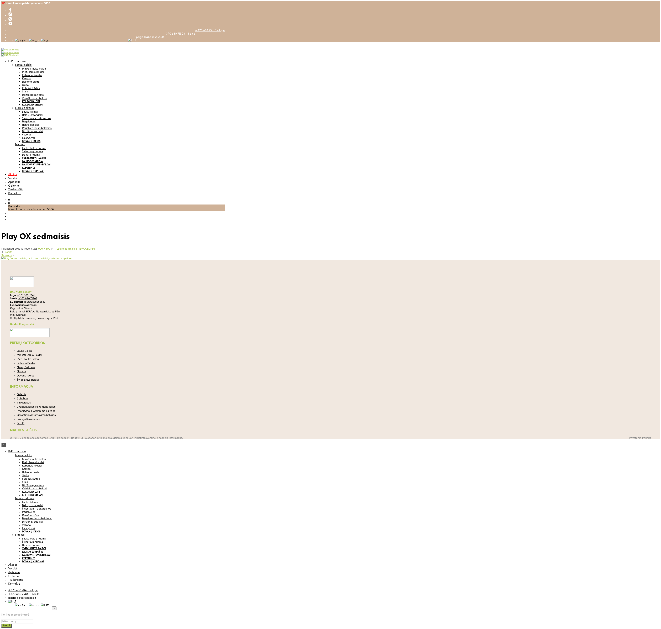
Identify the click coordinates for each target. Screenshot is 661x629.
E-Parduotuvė (17, 61)
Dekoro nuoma (31, 154)
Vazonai (26, 134)
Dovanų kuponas (33, 171)
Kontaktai (14, 193)
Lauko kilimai (30, 111)
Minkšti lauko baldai (34, 68)
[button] (9, 199)
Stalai (25, 91)
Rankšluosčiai (30, 124)
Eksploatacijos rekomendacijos (36, 406)
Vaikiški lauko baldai (34, 97)
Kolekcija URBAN (32, 104)
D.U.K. (20, 423)
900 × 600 (44, 248)
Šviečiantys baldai (34, 157)
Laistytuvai (28, 137)
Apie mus (14, 182)
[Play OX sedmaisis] (36, 258)
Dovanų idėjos (31, 141)
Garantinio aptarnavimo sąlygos (36, 414)
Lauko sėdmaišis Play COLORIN (76, 248)
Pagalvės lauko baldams (37, 127)
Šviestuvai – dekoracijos (36, 118)
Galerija (13, 185)
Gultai (25, 84)
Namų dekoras (24, 108)
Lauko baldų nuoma (34, 148)
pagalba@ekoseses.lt (150, 37)
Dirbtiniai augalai (32, 131)
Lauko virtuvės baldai (36, 164)
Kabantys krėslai (32, 75)
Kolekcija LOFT (31, 101)
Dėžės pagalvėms (33, 94)
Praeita (8, 251)
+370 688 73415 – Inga (210, 30)
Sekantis (6, 255)
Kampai (26, 78)
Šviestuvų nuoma (32, 151)
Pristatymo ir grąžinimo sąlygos (36, 410)
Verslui (12, 178)
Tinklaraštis (15, 189)
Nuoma (20, 144)
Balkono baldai (31, 81)
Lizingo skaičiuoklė (28, 419)
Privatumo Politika (640, 437)
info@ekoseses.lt (34, 301)
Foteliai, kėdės (31, 88)
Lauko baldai (23, 65)
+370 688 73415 (26, 295)
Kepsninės (28, 167)
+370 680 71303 (27, 298)
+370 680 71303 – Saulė (179, 33)
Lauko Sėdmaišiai (32, 161)
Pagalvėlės (28, 121)
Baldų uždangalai (32, 114)
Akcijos (12, 174)
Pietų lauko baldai (33, 71)
